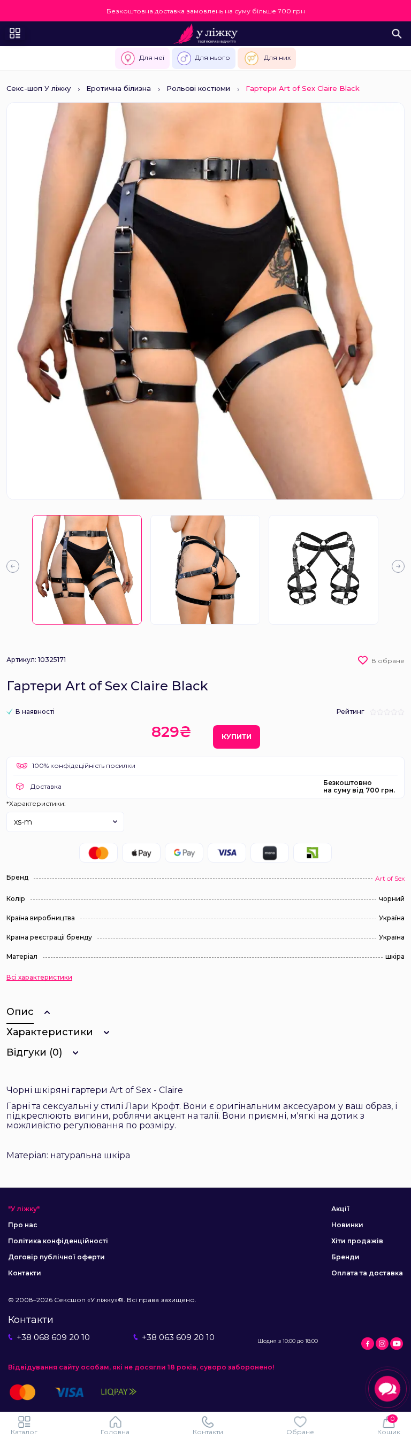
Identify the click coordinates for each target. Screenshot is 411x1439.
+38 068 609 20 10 (53, 1337)
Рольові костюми (198, 88)
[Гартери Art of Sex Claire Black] (87, 570)
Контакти (24, 1273)
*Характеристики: (36, 803)
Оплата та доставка (367, 1273)
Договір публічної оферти (56, 1257)
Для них (277, 57)
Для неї (151, 57)
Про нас (22, 1225)
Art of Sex (390, 878)
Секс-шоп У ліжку (38, 88)
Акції (340, 1209)
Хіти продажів (357, 1241)
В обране (388, 661)
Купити (237, 737)
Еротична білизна (118, 88)
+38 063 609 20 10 (178, 1337)
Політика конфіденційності (58, 1241)
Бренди (345, 1257)
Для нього (212, 57)
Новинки (347, 1225)
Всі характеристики (39, 977)
